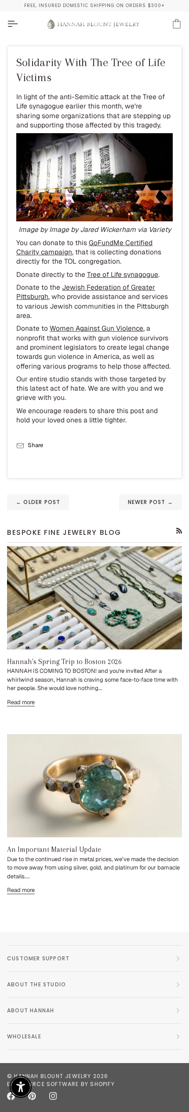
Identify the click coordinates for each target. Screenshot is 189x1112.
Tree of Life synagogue (122, 274)
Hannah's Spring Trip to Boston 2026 (64, 661)
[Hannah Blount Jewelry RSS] (179, 531)
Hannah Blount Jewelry (52, 1076)
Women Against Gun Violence (96, 328)
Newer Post (150, 502)
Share (35, 445)
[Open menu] (20, 24)
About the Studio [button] (36, 984)
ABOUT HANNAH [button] (30, 1010)
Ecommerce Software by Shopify (61, 1084)
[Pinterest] (32, 1096)
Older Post (38, 502)
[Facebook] (11, 1096)
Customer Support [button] (38, 958)
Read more (21, 702)
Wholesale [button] (24, 1036)
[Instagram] (53, 1096)
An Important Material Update (54, 849)
